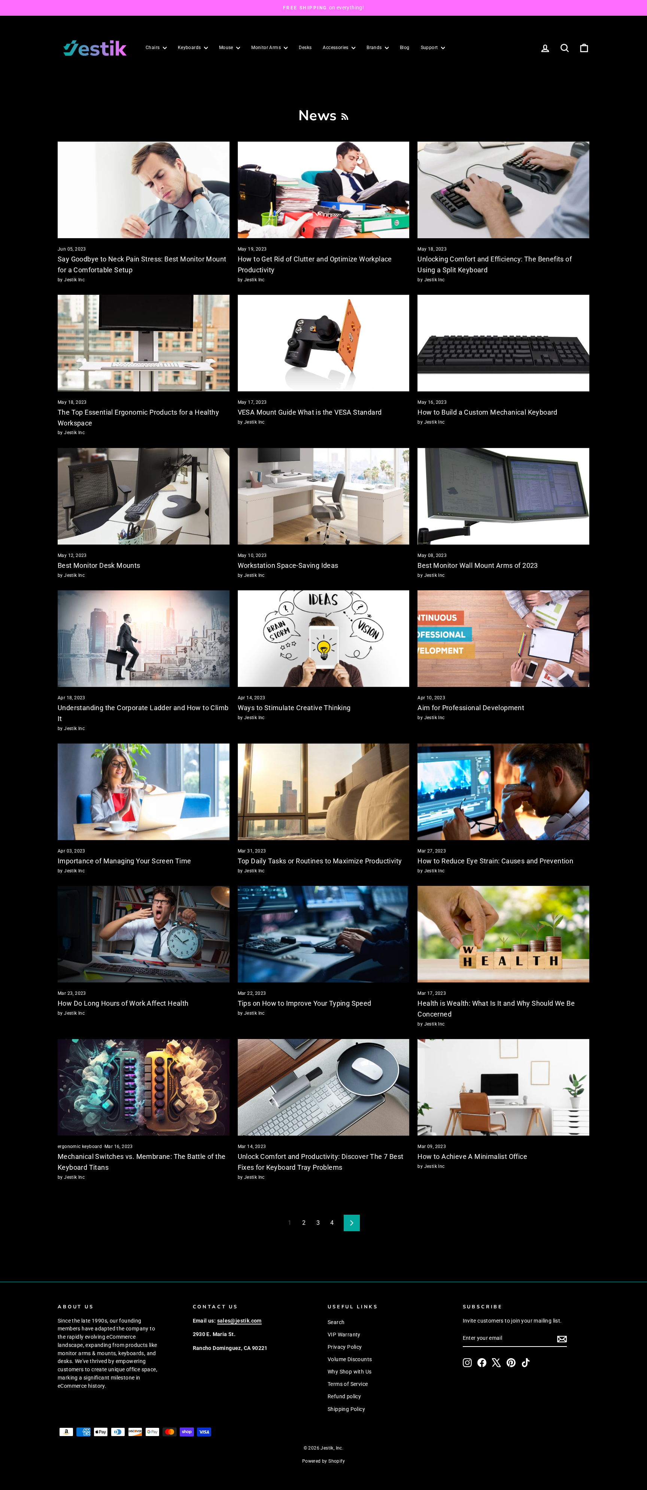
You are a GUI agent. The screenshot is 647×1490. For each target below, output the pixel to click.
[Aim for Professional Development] (503, 638)
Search (336, 1322)
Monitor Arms (266, 47)
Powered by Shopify (323, 1461)
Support (430, 47)
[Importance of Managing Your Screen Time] (144, 792)
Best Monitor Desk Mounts (99, 565)
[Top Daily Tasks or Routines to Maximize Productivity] (324, 792)
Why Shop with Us (349, 1372)
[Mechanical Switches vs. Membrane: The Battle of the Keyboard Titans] (144, 1087)
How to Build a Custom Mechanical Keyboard (487, 412)
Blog (405, 47)
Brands (375, 47)
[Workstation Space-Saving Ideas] (324, 496)
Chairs (153, 47)
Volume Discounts (350, 1359)
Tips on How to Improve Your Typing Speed (304, 1003)
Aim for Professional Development (470, 708)
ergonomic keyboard (80, 1146)
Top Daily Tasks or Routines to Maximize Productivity (320, 861)
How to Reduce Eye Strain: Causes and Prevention (495, 861)
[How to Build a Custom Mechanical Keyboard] (503, 343)
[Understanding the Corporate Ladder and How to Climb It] (144, 638)
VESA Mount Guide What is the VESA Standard (310, 412)
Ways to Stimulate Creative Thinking (294, 708)
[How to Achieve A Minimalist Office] (503, 1087)
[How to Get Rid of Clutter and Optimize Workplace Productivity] (324, 190)
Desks (305, 47)
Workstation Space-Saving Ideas (288, 565)
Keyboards (190, 47)
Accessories (336, 47)
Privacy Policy (345, 1347)
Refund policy (344, 1396)
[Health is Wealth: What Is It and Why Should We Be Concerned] (503, 934)
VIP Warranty (344, 1335)
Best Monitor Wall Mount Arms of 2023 (477, 565)
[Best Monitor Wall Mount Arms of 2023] (503, 496)
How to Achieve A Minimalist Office (472, 1156)
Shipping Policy (346, 1409)
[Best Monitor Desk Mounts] (144, 496)
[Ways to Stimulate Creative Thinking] (324, 638)
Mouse (226, 47)
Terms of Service (348, 1384)
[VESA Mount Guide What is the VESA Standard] (324, 343)
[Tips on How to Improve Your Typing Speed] (324, 934)
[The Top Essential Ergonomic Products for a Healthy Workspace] (144, 343)
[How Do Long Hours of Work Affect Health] (144, 934)
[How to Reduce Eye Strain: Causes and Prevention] (503, 792)
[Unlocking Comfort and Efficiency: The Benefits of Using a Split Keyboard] (503, 190)
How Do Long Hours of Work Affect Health (123, 1003)
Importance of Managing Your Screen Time (124, 861)
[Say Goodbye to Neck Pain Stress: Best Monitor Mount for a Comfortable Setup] (144, 190)
